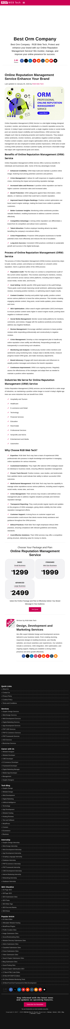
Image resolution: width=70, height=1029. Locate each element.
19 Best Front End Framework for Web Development (19, 983)
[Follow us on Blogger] (47, 60)
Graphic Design (8, 788)
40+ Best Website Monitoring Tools (14, 979)
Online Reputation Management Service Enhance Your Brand (29, 77)
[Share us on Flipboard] (51, 60)
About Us (6, 689)
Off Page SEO (7, 893)
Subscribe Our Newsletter (35, 1004)
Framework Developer (10, 766)
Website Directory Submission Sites (14, 940)
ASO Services (7, 740)
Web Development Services (12, 718)
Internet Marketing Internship (12, 874)
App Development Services (11, 725)
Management (7, 776)
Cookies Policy (7, 699)
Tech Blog (5, 786)
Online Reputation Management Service (35, 553)
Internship (5, 840)
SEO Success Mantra (9, 907)
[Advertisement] (35, 18)
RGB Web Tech (38, 84)
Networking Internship (10, 878)
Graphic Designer (8, 780)
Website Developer (9, 755)
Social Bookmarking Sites (11, 937)
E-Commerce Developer (10, 762)
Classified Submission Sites (12, 947)
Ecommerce (6, 830)
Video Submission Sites (10, 954)
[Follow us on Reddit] (38, 60)
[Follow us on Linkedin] (30, 60)
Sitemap (49, 1012)
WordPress (6, 823)
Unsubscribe (29, 1009)
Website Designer (8, 751)
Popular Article (7, 917)
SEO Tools (6, 900)
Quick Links (6, 686)
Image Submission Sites (10, 933)
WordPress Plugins (9, 926)
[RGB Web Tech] (10, 3)
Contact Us (6, 692)
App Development (8, 809)
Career (38, 1013)
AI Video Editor (7, 919)
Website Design (8, 792)
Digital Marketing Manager (11, 769)
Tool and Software (8, 820)
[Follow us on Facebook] (22, 60)
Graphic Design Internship (11, 842)
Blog (63, 1012)
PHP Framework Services (11, 736)
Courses (5, 827)
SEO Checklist (7, 887)
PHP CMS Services (9, 729)
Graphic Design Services (11, 711)
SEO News (6, 911)
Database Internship (9, 860)
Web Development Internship (12, 849)
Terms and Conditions (10, 703)
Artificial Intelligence (9, 802)
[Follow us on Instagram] (35, 656)
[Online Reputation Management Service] (35, 103)
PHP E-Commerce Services (12, 733)
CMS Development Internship (12, 871)
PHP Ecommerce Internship (12, 864)
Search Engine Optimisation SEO (13, 969)
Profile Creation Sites (9, 930)
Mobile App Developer (10, 773)
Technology (6, 806)
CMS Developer (8, 759)
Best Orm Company (35, 38)
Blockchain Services (9, 743)
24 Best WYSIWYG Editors (11, 976)
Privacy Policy (7, 696)
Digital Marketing (8, 799)
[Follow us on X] (26, 60)
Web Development (9, 795)
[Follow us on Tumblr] (43, 60)
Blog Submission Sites (10, 961)
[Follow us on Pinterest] (34, 60)
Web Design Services (10, 715)
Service (55, 1012)
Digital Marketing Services (11, 722)
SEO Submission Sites (10, 897)
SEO (59, 1012)
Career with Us (7, 749)
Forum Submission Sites (11, 951)
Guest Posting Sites (9, 965)
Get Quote (35, 609)
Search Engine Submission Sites (13, 958)
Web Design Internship (10, 846)
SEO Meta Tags (8, 904)
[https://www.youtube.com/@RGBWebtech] (47, 656)
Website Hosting (8, 813)
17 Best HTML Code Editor (11, 972)
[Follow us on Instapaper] (55, 60)
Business (6, 834)
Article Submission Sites (10, 944)
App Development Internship (12, 853)
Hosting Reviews (8, 816)
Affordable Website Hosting (11, 923)
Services (5, 709)
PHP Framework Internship (11, 867)
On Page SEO (7, 890)
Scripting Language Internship (12, 856)
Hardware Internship (9, 881)
